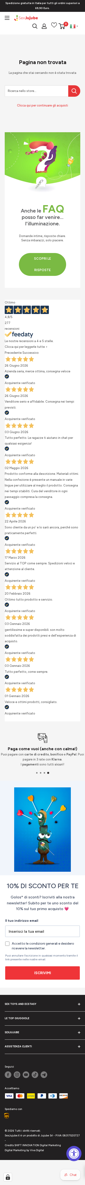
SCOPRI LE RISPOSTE (42, 264)
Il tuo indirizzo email (21, 921)
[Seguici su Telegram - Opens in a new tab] (44, 1074)
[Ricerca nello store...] (74, 91)
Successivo (30, 352)
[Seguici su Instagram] (17, 1074)
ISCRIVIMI (42, 973)
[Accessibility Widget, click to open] (73, 1153)
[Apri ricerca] (35, 26)
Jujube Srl (47, 1135)
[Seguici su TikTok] (35, 1074)
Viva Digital (37, 1150)
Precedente (13, 352)
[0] (62, 26)
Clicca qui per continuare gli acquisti (42, 105)
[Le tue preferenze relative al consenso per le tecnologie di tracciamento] (8, 1177)
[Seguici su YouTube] (26, 1074)
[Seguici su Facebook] (8, 1074)
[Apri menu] (7, 18)
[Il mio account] (44, 26)
